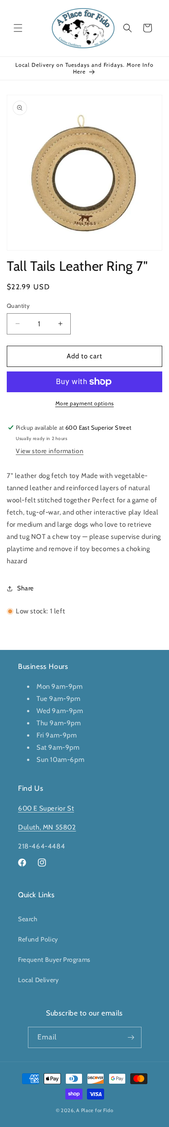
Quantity (18, 305)
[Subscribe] (131, 1037)
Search (28, 919)
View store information (49, 451)
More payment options (84, 403)
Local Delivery (38, 980)
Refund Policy (38, 939)
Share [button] (25, 588)
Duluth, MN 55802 (47, 827)
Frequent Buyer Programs (54, 959)
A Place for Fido (94, 1110)
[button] (18, 28)
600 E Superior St (46, 808)
